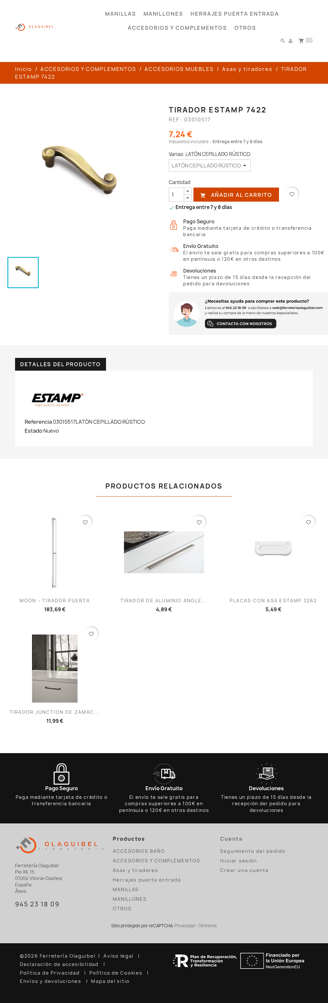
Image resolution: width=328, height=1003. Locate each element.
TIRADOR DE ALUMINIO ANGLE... (164, 601)
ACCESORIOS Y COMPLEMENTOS (177, 27)
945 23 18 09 (37, 904)
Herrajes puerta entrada (235, 13)
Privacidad (185, 926)
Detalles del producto (60, 364)
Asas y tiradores (135, 870)
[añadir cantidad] (188, 191)
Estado (33, 431)
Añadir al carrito (236, 195)
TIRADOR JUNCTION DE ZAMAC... (55, 712)
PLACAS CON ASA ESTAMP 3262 (273, 601)
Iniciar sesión (238, 861)
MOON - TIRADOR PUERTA (55, 601)
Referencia (38, 422)
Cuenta (231, 838)
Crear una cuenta (244, 870)
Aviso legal (119, 956)
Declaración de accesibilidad (60, 964)
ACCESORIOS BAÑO (139, 851)
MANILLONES (163, 13)
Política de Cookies (116, 973)
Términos (208, 926)
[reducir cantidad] (188, 198)
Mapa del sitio (111, 981)
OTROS (245, 27)
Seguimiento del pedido (253, 851)
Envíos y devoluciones (51, 981)
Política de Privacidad (50, 973)
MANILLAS (120, 13)
